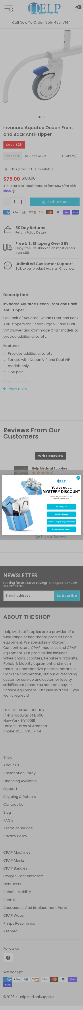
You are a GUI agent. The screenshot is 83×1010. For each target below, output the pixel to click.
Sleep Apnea (61, 507)
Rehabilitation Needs (61, 529)
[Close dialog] (78, 477)
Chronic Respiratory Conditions (61, 522)
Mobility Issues (61, 514)
